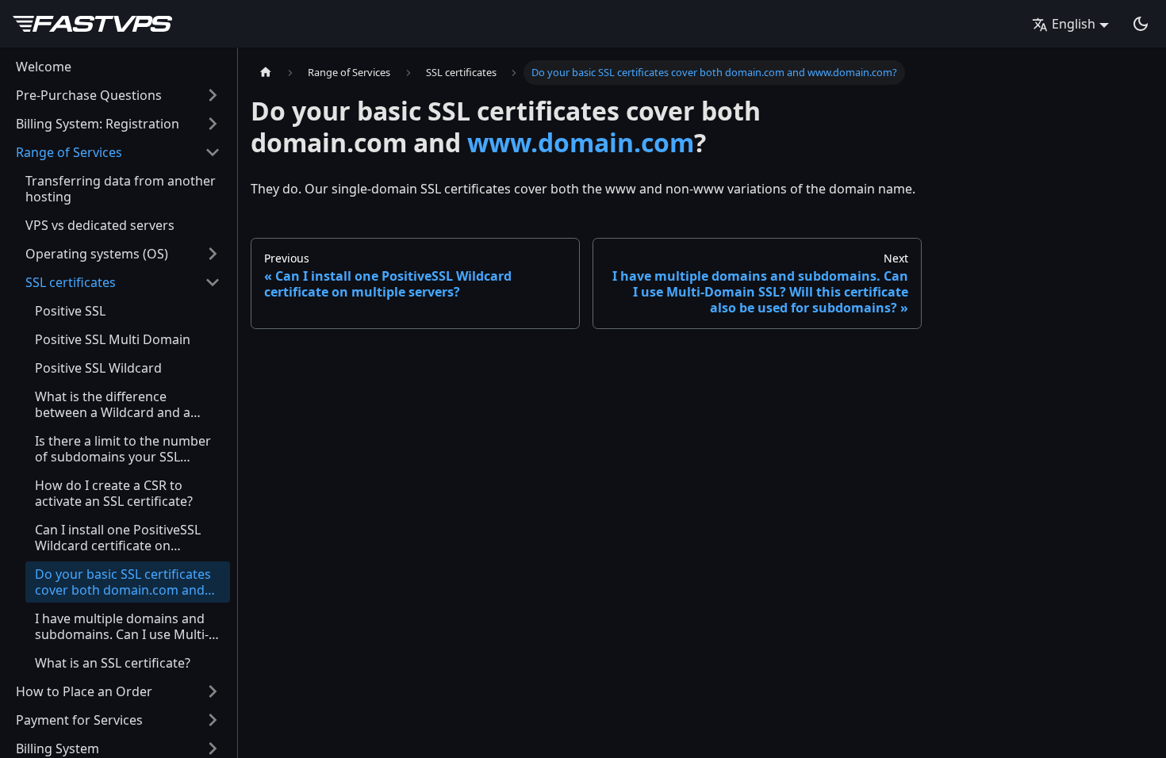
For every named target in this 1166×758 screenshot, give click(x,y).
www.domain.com (580, 142)
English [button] (1073, 24)
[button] (118, 95)
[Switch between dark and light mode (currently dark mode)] (1140, 23)
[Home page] (266, 72)
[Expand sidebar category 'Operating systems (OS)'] (212, 253)
